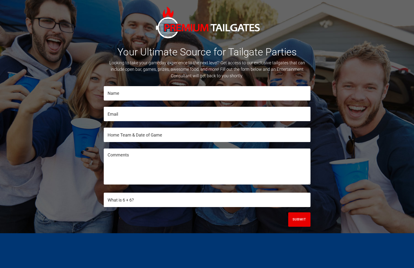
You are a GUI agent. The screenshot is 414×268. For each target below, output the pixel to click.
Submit (299, 219)
